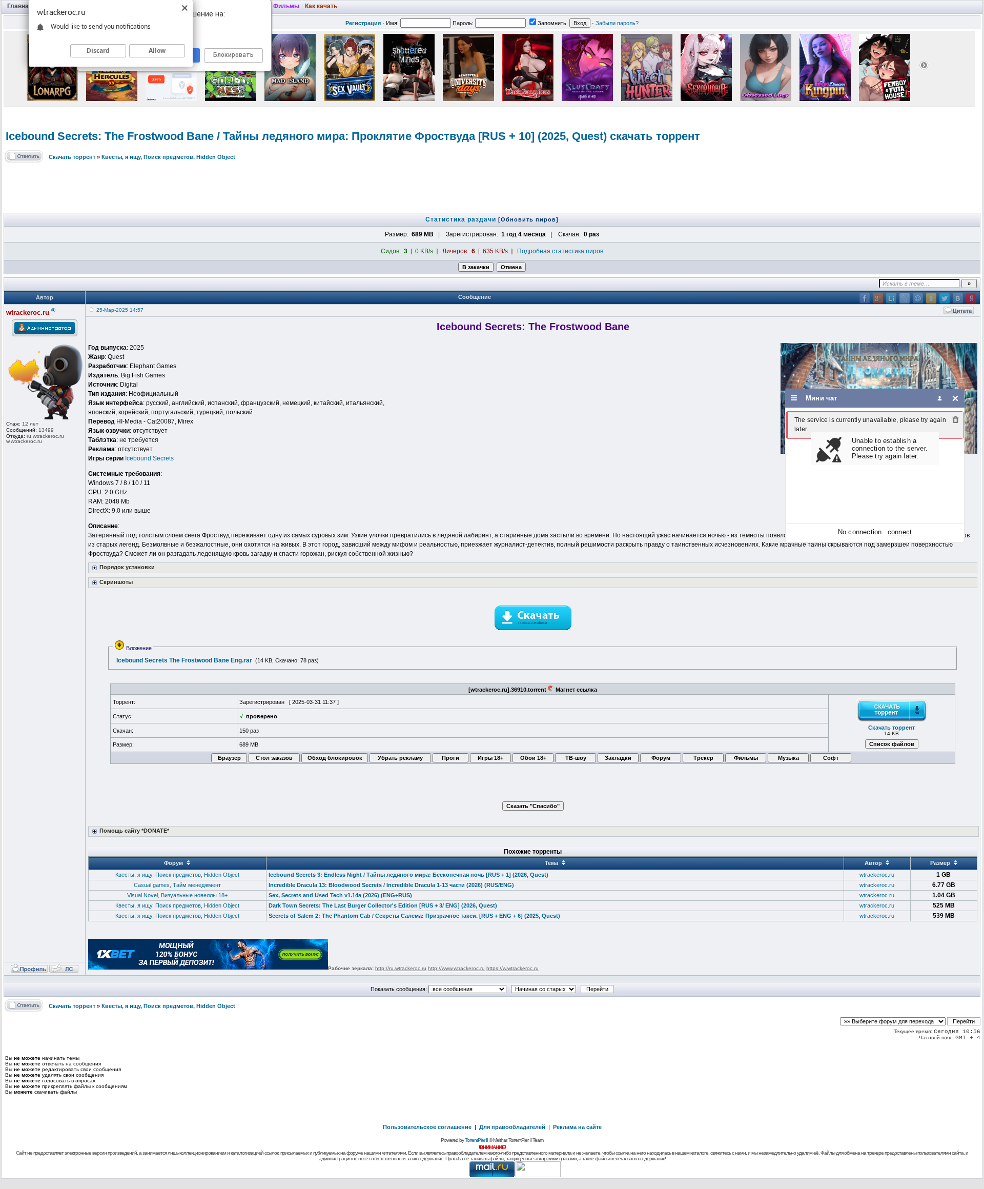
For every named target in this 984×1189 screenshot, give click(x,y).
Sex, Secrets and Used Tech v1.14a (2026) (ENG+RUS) (340, 895)
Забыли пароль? (617, 23)
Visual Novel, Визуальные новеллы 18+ (177, 895)
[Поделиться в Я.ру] (971, 298)
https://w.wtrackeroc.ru (512, 968)
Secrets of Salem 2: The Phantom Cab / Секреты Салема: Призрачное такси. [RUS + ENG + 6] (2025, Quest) (414, 916)
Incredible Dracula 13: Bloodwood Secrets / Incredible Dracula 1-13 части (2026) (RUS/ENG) (391, 885)
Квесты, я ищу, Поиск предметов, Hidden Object (168, 157)
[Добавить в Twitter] (944, 298)
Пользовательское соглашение (427, 1127)
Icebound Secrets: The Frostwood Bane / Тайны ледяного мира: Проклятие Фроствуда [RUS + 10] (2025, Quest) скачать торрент (353, 136)
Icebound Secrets (149, 458)
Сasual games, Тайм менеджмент (177, 885)
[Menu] (794, 398)
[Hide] (956, 398)
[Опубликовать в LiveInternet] (891, 298)
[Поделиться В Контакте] (958, 298)
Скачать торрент (72, 157)
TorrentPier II (476, 1140)
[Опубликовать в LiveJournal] (904, 298)
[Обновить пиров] (528, 219)
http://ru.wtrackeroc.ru (400, 968)
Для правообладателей (512, 1127)
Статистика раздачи (461, 219)
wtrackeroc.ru (876, 875)
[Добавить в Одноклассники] (931, 298)
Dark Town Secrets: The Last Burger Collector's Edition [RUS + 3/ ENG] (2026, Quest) (383, 905)
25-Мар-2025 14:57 (120, 310)
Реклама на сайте (577, 1127)
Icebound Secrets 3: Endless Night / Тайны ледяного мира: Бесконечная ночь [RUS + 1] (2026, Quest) (408, 875)
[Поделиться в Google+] (878, 298)
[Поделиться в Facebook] (864, 298)
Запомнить (552, 23)
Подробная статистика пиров (560, 251)
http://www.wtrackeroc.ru (456, 968)
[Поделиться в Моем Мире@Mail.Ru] (918, 298)
